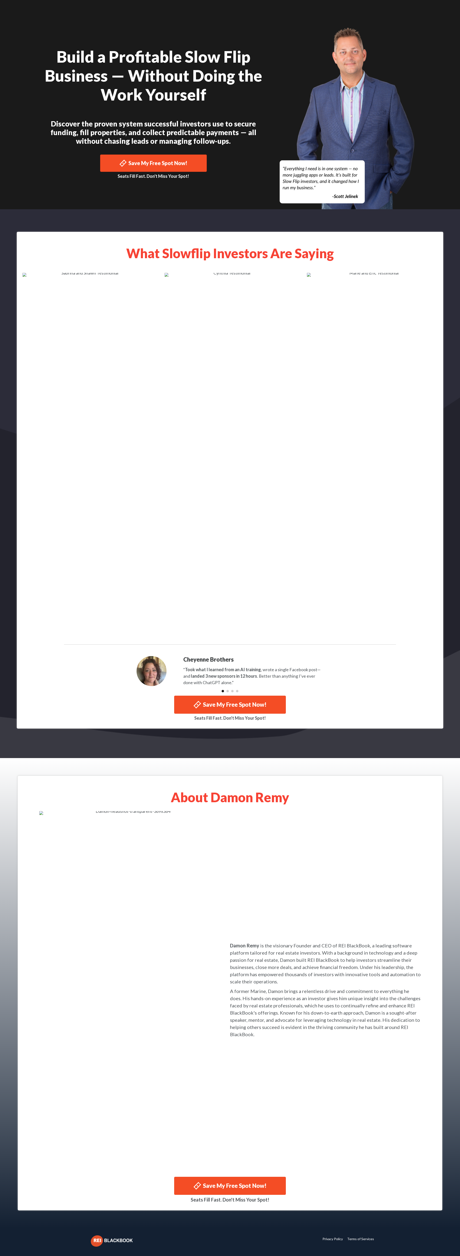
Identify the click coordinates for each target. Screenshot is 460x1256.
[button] (153, 163)
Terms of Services (360, 1239)
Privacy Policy (332, 1239)
